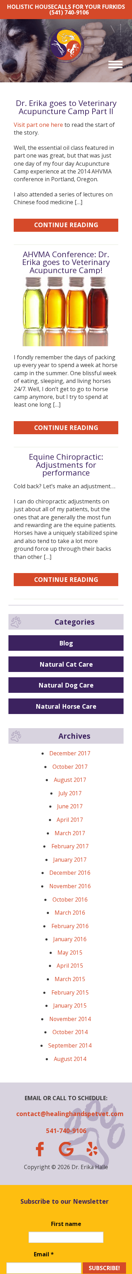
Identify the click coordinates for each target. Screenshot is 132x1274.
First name (66, 1224)
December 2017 (69, 753)
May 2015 (69, 952)
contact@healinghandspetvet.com (66, 1113)
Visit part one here (38, 125)
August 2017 (70, 780)
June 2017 (70, 806)
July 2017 (70, 793)
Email (44, 1254)
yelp (92, 1149)
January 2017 (70, 859)
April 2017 (70, 820)
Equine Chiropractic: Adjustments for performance (66, 464)
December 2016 (69, 873)
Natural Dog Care (66, 685)
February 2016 (70, 926)
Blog (66, 643)
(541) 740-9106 (69, 12)
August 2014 (70, 1059)
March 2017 (70, 833)
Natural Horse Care (66, 706)
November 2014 (70, 1019)
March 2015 (70, 979)
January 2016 (70, 939)
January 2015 (70, 1005)
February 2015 (70, 992)
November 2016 (70, 886)
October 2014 (70, 1032)
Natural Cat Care (66, 664)
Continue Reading (66, 224)
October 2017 (70, 767)
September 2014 (70, 1045)
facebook (39, 1149)
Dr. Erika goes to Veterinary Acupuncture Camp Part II (66, 107)
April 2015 (70, 965)
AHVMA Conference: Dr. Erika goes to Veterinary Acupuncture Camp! (66, 262)
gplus (66, 1149)
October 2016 (70, 899)
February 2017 (70, 846)
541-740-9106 (66, 1130)
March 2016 (70, 912)
